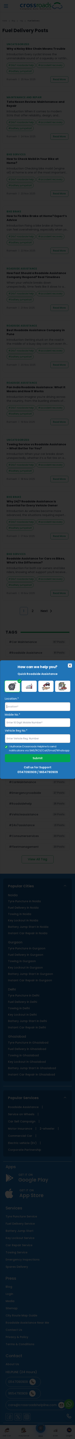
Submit (38, 758)
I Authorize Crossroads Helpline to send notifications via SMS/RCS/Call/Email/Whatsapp (39, 748)
